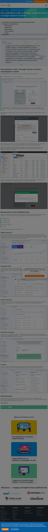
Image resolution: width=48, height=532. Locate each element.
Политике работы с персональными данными (35, 526)
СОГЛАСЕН (5, 529)
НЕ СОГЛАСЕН (14, 529)
